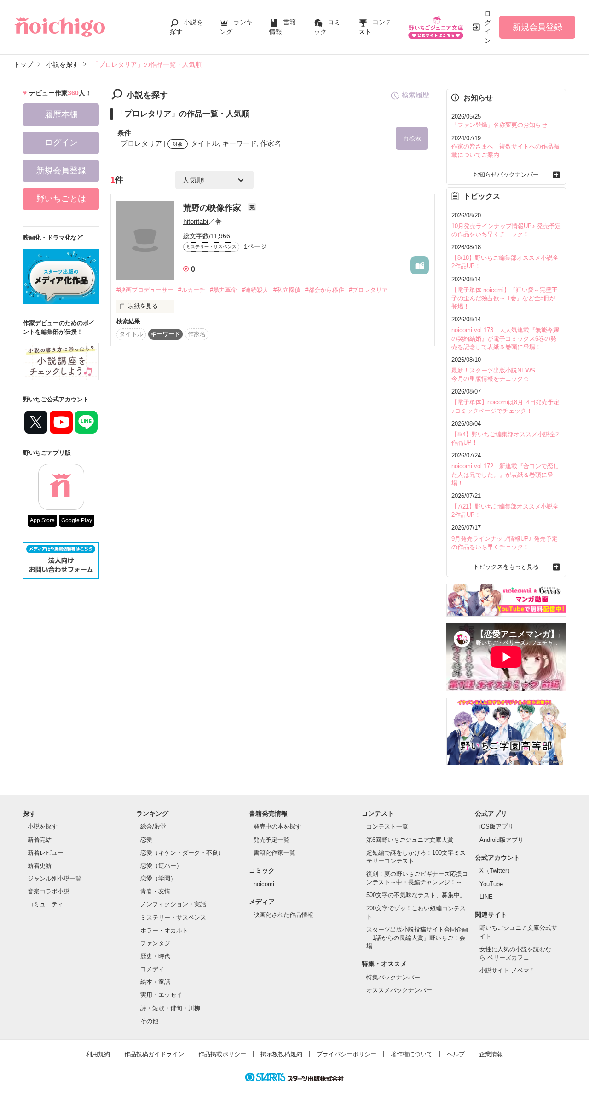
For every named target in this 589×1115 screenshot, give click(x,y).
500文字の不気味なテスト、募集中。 (416, 895)
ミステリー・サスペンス (173, 917)
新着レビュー (46, 852)
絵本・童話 (155, 981)
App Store (42, 520)
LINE (486, 896)
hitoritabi (195, 221)
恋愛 (146, 839)
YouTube (491, 884)
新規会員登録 (537, 27)
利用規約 (98, 1054)
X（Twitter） (496, 870)
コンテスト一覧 (387, 826)
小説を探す (43, 826)
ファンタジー (158, 943)
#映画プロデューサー (144, 289)
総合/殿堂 (153, 826)
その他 (149, 1021)
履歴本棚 (61, 114)
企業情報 (491, 1054)
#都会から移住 (324, 289)
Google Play (76, 520)
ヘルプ (456, 1054)
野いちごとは (61, 198)
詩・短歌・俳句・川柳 (170, 1008)
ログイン (488, 27)
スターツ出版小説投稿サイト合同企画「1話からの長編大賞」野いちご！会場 (417, 937)
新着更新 (40, 865)
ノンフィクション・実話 (173, 904)
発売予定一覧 (271, 839)
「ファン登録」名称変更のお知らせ (499, 124)
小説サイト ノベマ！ (507, 970)
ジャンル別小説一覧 (54, 878)
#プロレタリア (368, 289)
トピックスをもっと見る (506, 566)
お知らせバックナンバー (506, 174)
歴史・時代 (155, 956)
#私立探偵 (286, 289)
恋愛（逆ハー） (161, 865)
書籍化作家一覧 (274, 852)
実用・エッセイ (161, 994)
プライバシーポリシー (346, 1054)
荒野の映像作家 (213, 207)
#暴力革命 (223, 289)
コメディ (152, 969)
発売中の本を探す (277, 826)
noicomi (264, 884)
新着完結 (40, 839)
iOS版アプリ (496, 826)
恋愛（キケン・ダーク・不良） (182, 852)
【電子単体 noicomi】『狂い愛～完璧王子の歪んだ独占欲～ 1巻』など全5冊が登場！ (504, 298)
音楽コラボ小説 (48, 891)
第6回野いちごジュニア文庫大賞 (409, 839)
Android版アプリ (501, 839)
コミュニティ (46, 904)
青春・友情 (155, 891)
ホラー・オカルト (164, 930)
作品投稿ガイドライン (154, 1054)
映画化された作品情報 (283, 914)
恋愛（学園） (158, 878)
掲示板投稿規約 (281, 1054)
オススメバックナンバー (399, 990)
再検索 (412, 138)
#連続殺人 (255, 289)
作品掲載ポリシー (222, 1054)
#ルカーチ (191, 289)
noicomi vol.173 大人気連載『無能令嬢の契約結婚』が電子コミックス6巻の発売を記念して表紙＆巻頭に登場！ (505, 338)
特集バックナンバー (393, 977)
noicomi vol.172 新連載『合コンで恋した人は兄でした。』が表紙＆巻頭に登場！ (505, 474)
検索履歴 (415, 95)
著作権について (412, 1054)
